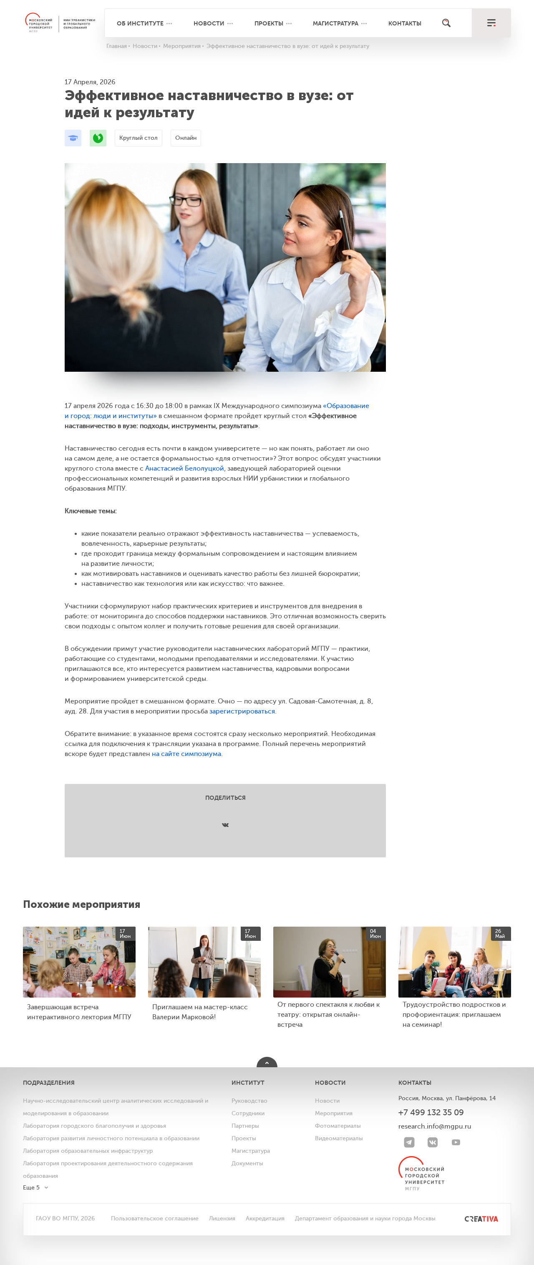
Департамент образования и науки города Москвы (365, 1218)
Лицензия (222, 1218)
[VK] (432, 1142)
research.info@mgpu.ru (434, 1126)
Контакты (404, 23)
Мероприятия (334, 1113)
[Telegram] (409, 1142)
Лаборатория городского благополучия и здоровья (94, 1126)
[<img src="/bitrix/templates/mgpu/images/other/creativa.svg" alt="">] (472, 1218)
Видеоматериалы (339, 1138)
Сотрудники (248, 1113)
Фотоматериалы (338, 1126)
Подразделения (49, 1082)
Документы (247, 1163)
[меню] (491, 23)
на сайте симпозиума (186, 754)
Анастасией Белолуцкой (184, 468)
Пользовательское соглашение (155, 1218)
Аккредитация (265, 1218)
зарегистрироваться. (243, 711)
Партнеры (245, 1126)
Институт (248, 1082)
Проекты (268, 23)
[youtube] (456, 1142)
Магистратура (335, 23)
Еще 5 (31, 1187)
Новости (209, 23)
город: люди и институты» (114, 416)
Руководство (249, 1101)
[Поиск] (446, 23)
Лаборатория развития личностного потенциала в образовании (111, 1138)
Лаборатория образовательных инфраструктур (88, 1151)
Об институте (140, 23)
